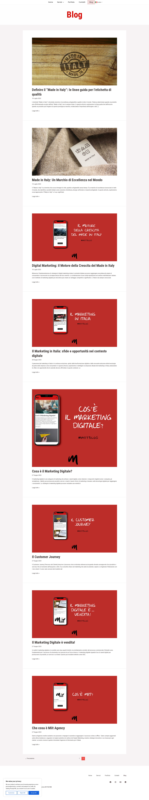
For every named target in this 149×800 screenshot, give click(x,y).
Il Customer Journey (46, 557)
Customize (11, 793)
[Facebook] (110, 782)
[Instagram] (115, 782)
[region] (22, 787)
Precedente (29, 758)
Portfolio (71, 2)
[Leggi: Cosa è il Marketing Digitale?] (74, 428)
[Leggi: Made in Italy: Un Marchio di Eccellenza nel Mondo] (74, 151)
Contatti (82, 2)
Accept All (33, 793)
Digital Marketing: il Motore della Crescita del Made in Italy (73, 265)
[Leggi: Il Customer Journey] (74, 528)
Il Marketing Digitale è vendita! (53, 642)
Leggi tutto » (36, 111)
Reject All (22, 793)
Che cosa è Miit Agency (48, 728)
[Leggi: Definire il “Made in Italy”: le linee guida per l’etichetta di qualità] (74, 61)
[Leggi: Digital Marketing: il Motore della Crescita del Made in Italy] (74, 237)
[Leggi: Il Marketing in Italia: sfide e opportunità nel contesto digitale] (74, 323)
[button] (63, 2)
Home (50, 2)
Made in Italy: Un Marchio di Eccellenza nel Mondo (67, 180)
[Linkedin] (125, 782)
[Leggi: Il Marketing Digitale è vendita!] (74, 614)
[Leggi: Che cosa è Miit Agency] (74, 700)
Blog (91, 2)
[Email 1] (120, 782)
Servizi (59, 2)
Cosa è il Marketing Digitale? (52, 471)
